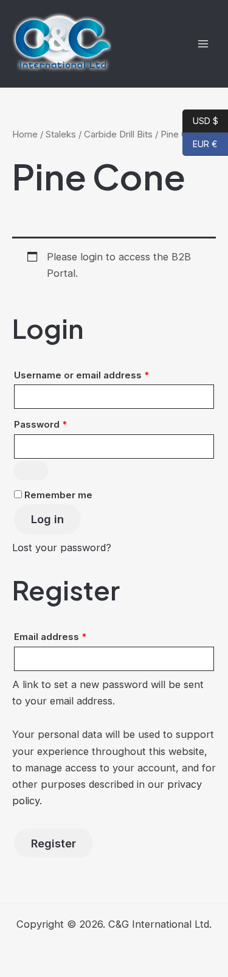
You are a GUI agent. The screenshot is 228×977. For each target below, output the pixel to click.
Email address (71, 636)
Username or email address (102, 375)
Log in (47, 519)
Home (25, 134)
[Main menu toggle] (203, 43)
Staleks (61, 134)
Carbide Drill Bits (118, 134)
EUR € (200, 143)
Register (53, 843)
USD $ (200, 120)
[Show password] (31, 470)
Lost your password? (61, 547)
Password (61, 424)
